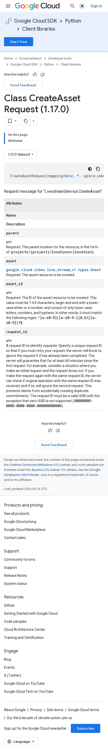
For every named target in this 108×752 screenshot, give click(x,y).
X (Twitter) (12, 675)
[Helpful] (35, 74)
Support (10, 568)
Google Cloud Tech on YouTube (28, 692)
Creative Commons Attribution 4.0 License (39, 465)
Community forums (19, 559)
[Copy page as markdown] (25, 121)
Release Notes (15, 576)
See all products (16, 514)
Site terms (55, 710)
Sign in (96, 6)
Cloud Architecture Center (24, 630)
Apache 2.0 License (45, 470)
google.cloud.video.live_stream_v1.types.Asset (53, 269)
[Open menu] (8, 6)
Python (73, 21)
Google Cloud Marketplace (24, 530)
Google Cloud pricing (20, 522)
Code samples (15, 621)
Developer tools (59, 58)
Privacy (36, 710)
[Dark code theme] (90, 169)
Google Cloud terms (83, 710)
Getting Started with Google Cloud (31, 613)
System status (15, 584)
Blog (7, 659)
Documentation (30, 58)
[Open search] (73, 6)
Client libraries (38, 29)
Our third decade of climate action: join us (39, 718)
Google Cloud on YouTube (24, 683)
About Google (15, 710)
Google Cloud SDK (35, 21)
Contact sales (15, 538)
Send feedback (23, 85)
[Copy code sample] (98, 169)
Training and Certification (24, 638)
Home (8, 58)
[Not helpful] (42, 74)
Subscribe (85, 728)
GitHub (9, 605)
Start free (18, 41)
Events (9, 667)
